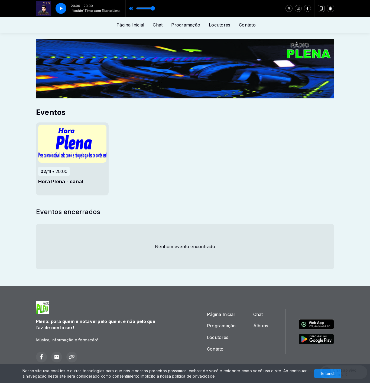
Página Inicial (130, 25)
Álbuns (260, 325)
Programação (185, 25)
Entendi (328, 373)
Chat (158, 25)
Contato (247, 25)
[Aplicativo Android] (330, 8)
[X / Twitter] (289, 8)
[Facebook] (307, 8)
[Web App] (321, 8)
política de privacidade (193, 376)
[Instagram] (298, 8)
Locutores (219, 25)
